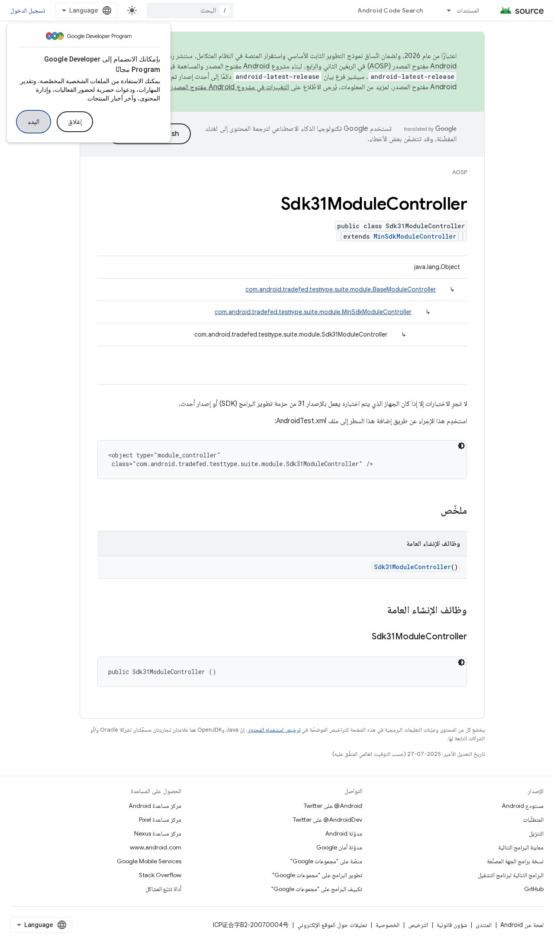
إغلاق (75, 121)
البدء (33, 121)
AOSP (459, 172)
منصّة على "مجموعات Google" (326, 861)
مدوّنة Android (343, 833)
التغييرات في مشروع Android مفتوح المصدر (230, 87)
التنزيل (536, 833)
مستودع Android (523, 806)
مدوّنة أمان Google (339, 847)
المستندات (468, 10)
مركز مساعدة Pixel (160, 819)
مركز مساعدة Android (155, 806)
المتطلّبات (533, 819)
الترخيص (418, 924)
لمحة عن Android (522, 924)
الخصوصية (387, 924)
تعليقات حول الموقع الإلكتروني (332, 924)
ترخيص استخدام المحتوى (273, 729)
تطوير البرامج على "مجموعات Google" (317, 875)
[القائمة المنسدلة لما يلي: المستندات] (445, 10)
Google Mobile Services (149, 861)
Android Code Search (390, 10)
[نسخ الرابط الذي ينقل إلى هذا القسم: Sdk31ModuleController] (363, 637)
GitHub (534, 889)
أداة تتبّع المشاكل (163, 889)
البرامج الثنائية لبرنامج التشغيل (511, 875)
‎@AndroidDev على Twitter (327, 819)
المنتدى (484, 924)
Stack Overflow (160, 875)
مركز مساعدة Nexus (157, 833)
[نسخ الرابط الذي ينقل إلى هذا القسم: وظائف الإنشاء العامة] (378, 611)
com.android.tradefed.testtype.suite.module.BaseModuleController (340, 289)
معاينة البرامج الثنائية (521, 847)
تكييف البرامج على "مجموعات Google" (316, 889)
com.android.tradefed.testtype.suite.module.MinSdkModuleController (313, 312)
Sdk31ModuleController (412, 567)
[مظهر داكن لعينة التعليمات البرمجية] (461, 446)
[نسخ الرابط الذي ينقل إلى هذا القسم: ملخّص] (432, 511)
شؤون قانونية (452, 924)
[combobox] (190, 10)
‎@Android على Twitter (333, 806)
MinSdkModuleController (415, 236)
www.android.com (155, 847)
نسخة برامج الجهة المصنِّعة (515, 861)
